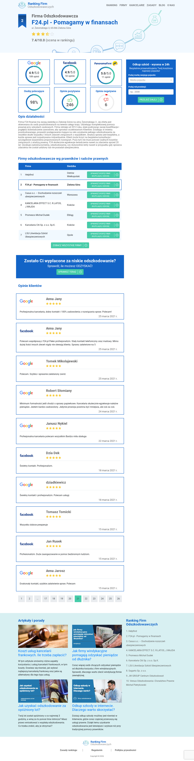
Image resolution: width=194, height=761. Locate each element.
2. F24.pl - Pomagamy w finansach (143, 636)
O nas (171, 5)
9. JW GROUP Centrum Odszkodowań (145, 675)
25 (110, 598)
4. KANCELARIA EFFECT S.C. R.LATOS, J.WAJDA (150, 650)
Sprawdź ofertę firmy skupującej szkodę (100, 174)
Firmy (123, 5)
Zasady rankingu (68, 750)
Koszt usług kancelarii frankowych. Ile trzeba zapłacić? (42, 653)
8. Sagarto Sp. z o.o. (136, 670)
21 (78, 598)
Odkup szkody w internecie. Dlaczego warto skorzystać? (93, 708)
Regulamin (96, 750)
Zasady (152, 5)
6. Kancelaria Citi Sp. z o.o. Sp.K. (142, 660)
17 (45, 598)
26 (118, 598)
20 (70, 598)
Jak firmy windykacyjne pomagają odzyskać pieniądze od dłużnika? (95, 655)
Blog (162, 5)
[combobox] (151, 80)
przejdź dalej (148, 99)
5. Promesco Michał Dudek (139, 655)
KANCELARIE (136, 5)
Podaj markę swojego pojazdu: (142, 75)
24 (102, 598)
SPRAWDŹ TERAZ (67, 271)
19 (62, 598)
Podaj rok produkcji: (137, 87)
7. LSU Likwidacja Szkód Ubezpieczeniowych (148, 665)
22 (86, 598)
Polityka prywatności (125, 750)
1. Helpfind (131, 631)
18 (53, 598)
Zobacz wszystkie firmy (67, 245)
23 (94, 598)
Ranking (111, 5)
